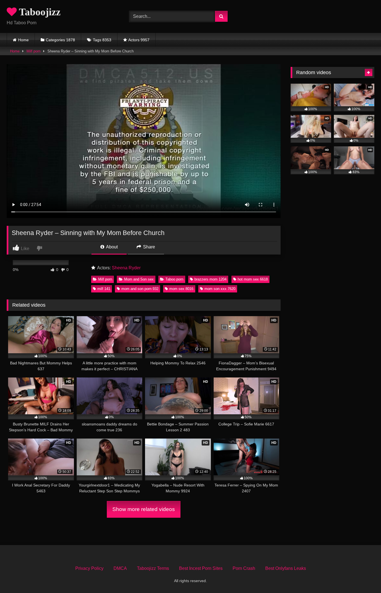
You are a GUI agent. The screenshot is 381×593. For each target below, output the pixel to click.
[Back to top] (364, 576)
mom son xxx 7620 (219, 289)
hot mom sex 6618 (253, 279)
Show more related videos (143, 509)
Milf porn (33, 51)
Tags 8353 (102, 40)
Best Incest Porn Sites (201, 568)
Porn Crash (244, 568)
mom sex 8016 (181, 289)
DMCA (120, 568)
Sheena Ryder (126, 267)
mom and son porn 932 (139, 289)
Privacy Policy (89, 568)
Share (148, 247)
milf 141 (103, 289)
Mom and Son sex (139, 279)
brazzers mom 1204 (210, 279)
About (111, 247)
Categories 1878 (60, 40)
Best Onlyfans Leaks (285, 568)
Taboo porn (174, 279)
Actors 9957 (138, 40)
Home (23, 40)
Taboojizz (39, 12)
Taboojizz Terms (153, 568)
